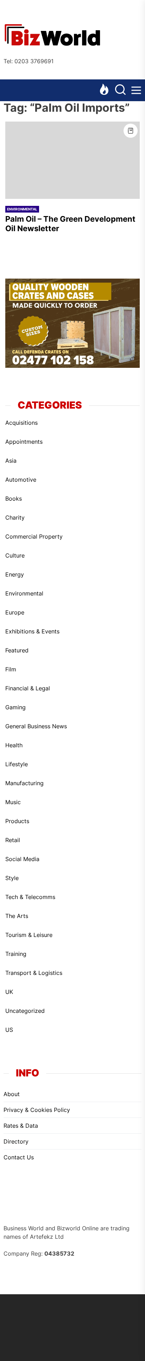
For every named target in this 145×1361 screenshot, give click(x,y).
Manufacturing (24, 783)
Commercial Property (34, 536)
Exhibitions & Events (32, 631)
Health (14, 745)
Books (13, 498)
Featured (17, 650)
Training (15, 953)
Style (12, 877)
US (9, 1029)
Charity (15, 517)
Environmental (22, 209)
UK (9, 991)
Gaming (15, 707)
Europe (14, 612)
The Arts (16, 915)
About (12, 1094)
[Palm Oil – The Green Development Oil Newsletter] (72, 160)
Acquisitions (21, 422)
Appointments (24, 441)
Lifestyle (16, 764)
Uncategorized (25, 1010)
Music (13, 802)
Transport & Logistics (33, 972)
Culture (15, 555)
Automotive (20, 479)
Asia (11, 460)
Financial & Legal (27, 688)
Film (10, 669)
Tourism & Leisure (28, 934)
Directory (16, 1141)
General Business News (36, 726)
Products (17, 821)
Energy (14, 574)
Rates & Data (21, 1125)
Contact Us (19, 1157)
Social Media (22, 858)
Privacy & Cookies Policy (37, 1109)
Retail (12, 840)
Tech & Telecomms (30, 896)
